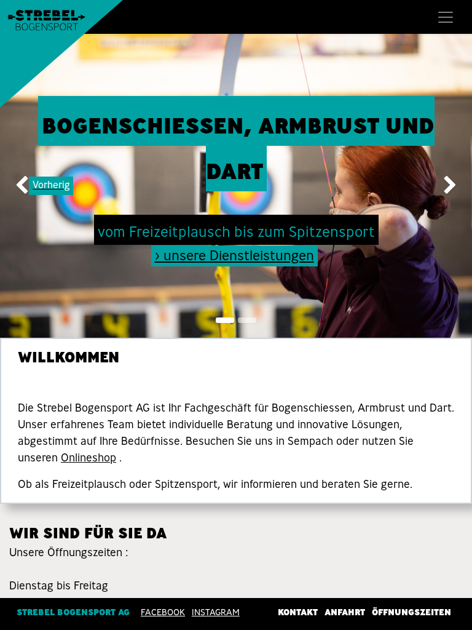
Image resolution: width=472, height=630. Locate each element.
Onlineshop (88, 458)
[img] (18, 186)
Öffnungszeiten (411, 612)
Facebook (163, 612)
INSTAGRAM (216, 612)
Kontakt (298, 612)
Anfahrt (344, 612)
